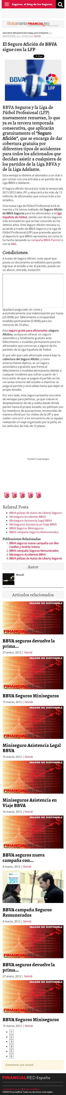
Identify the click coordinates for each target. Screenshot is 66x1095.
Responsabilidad (31, 1089)
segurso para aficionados (33, 32)
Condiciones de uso (12, 1089)
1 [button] (11, 1032)
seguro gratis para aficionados (28, 330)
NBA (13, 244)
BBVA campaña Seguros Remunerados (34, 532)
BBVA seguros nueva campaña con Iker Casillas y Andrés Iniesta (34, 545)
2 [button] (11, 1037)
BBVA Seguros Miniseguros (26, 528)
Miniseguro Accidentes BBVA (27, 517)
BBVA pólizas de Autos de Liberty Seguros (35, 513)
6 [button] (11, 1056)
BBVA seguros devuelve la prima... (29, 643)
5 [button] (11, 1051)
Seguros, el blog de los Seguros (32, 4)
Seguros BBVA (10, 32)
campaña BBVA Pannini (46, 240)
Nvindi (37, 36)
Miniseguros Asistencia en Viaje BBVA (33, 524)
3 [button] (11, 1041)
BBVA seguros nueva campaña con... (24, 857)
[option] (33, 680)
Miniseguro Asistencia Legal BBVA (30, 520)
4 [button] (11, 1046)
